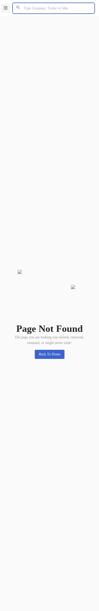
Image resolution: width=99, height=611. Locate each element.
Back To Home (49, 354)
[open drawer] (5, 8)
